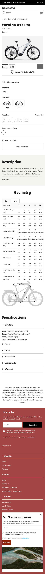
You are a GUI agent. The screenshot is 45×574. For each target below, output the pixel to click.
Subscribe (33, 425)
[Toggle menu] (41, 12)
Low (15, 201)
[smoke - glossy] (3, 132)
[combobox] (20, 13)
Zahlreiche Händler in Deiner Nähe (13, 2)
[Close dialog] (40, 514)
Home (5, 19)
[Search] (4, 12)
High (6, 201)
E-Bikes (12, 19)
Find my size (39, 115)
